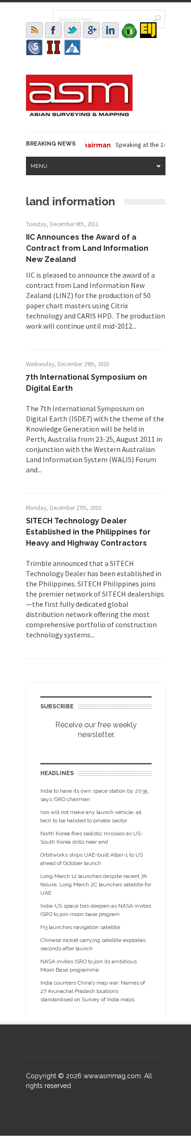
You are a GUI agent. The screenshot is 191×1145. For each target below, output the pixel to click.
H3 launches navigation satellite (80, 927)
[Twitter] (72, 30)
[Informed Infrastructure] (53, 47)
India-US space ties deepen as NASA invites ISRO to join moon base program (95, 910)
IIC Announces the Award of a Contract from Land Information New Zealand (87, 248)
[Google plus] (91, 30)
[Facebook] (53, 30)
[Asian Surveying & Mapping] (79, 113)
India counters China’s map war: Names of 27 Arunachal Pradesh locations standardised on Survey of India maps (92, 991)
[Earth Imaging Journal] (148, 30)
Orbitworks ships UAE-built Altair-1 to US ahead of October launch (91, 859)
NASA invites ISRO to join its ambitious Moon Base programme (88, 965)
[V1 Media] (129, 30)
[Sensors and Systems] (34, 47)
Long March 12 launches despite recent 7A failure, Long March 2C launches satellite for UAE (95, 884)
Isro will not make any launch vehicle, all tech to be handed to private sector (90, 816)
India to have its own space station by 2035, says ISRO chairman (94, 795)
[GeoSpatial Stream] (72, 47)
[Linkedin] (110, 30)
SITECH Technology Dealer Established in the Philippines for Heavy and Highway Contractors (88, 531)
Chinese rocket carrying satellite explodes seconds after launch (93, 944)
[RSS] (34, 30)
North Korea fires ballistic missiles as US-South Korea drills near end (91, 837)
